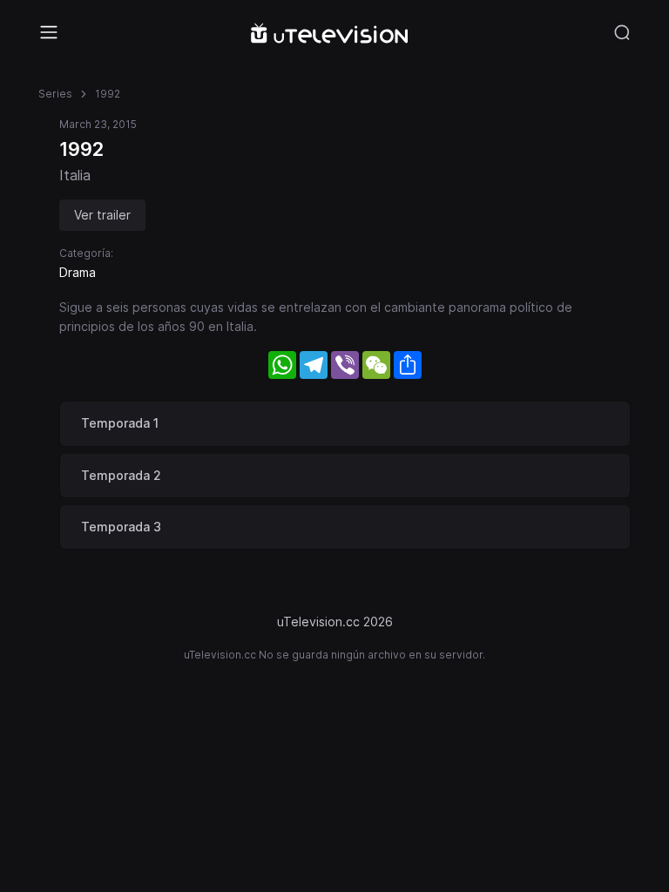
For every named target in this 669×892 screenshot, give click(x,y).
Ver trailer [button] (102, 214)
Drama (77, 272)
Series (55, 93)
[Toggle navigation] (48, 32)
